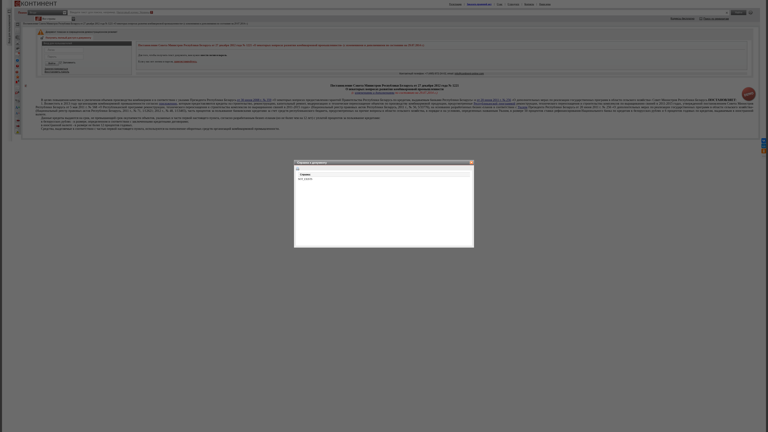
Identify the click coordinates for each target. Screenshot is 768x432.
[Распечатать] (297, 168)
